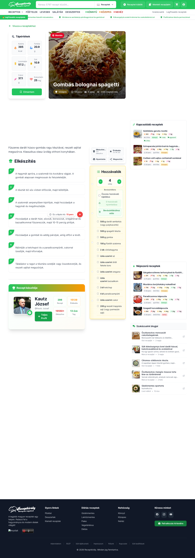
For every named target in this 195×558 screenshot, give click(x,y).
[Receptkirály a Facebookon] (157, 515)
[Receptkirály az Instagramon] (164, 515)
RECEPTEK (14, 12)
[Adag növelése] (119, 181)
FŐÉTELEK (32, 12)
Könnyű (121, 513)
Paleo (84, 521)
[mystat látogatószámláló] (14, 531)
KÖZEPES (106, 12)
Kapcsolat (123, 544)
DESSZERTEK (72, 12)
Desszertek (50, 517)
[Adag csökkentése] (100, 181)
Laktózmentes (88, 517)
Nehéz (121, 521)
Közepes (122, 517)
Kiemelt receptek (53, 521)
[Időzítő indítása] (80, 214)
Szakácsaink (158, 12)
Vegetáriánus (88, 525)
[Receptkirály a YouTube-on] (170, 515)
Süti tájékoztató (82, 544)
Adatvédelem (56, 544)
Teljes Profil (44, 316)
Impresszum (98, 544)
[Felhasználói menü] (184, 4)
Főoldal (48, 513)
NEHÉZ (119, 12)
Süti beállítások (138, 544)
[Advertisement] (67, 122)
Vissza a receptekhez (24, 26)
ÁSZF (68, 544)
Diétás (84, 529)
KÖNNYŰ (92, 12)
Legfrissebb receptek (176, 12)
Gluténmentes (88, 513)
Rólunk (111, 544)
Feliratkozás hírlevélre (172, 523)
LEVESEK (45, 12)
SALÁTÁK (57, 12)
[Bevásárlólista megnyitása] (177, 4)
